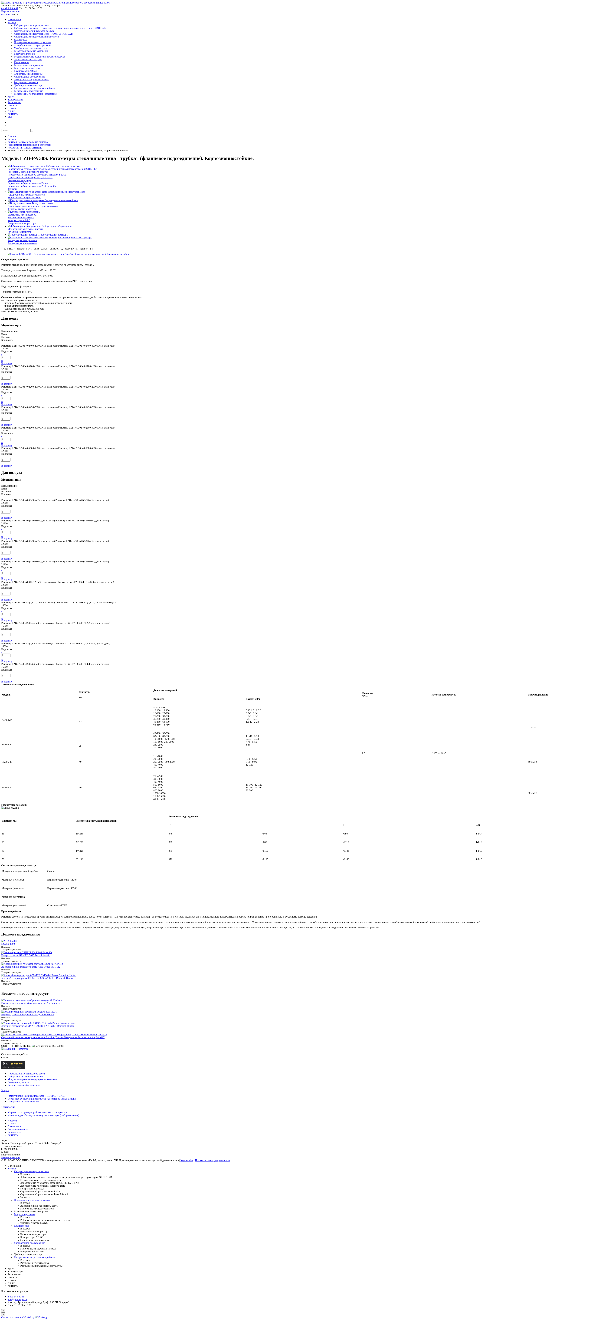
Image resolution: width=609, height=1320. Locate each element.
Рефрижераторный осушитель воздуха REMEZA (27, 1014)
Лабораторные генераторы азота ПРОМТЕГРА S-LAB (43, 33)
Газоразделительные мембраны (31, 51)
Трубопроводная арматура (28, 85)
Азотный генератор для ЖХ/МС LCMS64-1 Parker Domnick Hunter (37, 978)
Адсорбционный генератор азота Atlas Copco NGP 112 (30, 966)
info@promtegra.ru (17, 1299)
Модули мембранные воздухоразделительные (32, 1079)
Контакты (13, 113)
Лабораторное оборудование (29, 76)
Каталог (12, 22)
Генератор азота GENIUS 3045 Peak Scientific (25, 955)
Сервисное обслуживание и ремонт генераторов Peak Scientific (42, 1098)
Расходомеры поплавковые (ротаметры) (35, 93)
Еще (10, 116)
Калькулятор (14, 1132)
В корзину (6, 363)
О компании (14, 19)
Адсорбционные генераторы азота (32, 45)
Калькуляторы (15, 99)
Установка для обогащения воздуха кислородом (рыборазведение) (43, 1115)
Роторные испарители (26, 82)
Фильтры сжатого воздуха (28, 59)
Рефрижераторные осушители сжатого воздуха (39, 56)
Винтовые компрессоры (27, 68)
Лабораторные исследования (23, 1101)
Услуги (11, 96)
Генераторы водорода (19, 180)
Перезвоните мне (10, 11)
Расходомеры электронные (28, 91)
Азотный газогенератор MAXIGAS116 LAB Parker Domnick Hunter (37, 1026)
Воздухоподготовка (24, 53)
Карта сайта (186, 1160)
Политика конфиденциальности (212, 1160)
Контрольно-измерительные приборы (34, 88)
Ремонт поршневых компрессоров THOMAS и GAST (37, 1095)
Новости (12, 105)
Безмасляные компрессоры (28, 65)
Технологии (14, 102)
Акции (11, 111)
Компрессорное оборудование (24, 1085)
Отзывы (12, 108)
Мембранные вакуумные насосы (31, 79)
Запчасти (12, 189)
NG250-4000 (8, 943)
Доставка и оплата (18, 1129)
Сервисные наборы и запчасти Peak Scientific (32, 186)
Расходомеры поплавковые (22, 243)
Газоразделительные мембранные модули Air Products (30, 1003)
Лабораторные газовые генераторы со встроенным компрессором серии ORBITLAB (60, 28)
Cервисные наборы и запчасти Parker (28, 183)
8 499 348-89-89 (9, 8)
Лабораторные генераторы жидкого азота (36, 36)
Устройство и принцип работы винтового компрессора (37, 1112)
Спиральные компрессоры (28, 73)
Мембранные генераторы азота (31, 48)
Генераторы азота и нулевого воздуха (34, 31)
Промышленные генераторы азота (32, 42)
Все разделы (20, 39)
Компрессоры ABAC (25, 71)
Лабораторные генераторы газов (31, 25)
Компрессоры (21, 62)
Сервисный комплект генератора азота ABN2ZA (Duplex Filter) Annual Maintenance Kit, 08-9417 (53, 1037)
